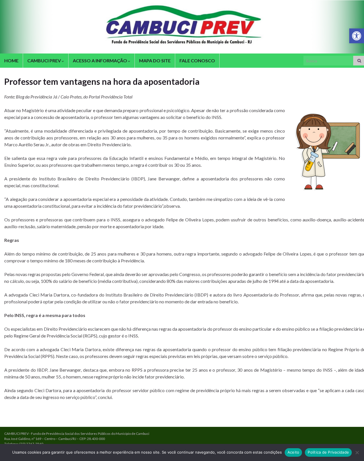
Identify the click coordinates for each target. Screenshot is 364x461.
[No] (357, 452)
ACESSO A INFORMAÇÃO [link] (100, 60)
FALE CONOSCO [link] (197, 60)
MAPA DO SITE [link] (155, 60)
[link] (356, 35)
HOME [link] (11, 60)
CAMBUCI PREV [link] (44, 60)
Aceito (293, 452)
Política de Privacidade (328, 452)
